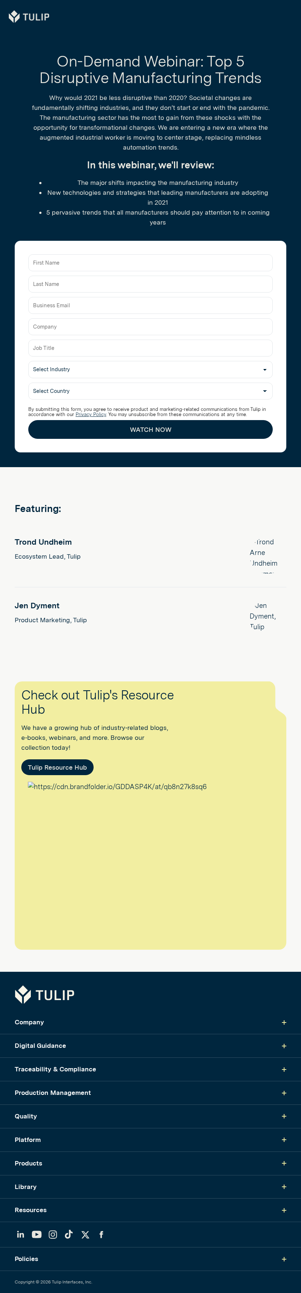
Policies (26, 1258)
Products (28, 1163)
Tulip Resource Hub (57, 767)
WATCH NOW (150, 429)
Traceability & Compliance (55, 1069)
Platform (28, 1139)
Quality (26, 1116)
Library (26, 1186)
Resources (31, 1210)
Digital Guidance (40, 1045)
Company (29, 1022)
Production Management (53, 1092)
